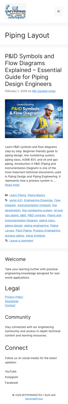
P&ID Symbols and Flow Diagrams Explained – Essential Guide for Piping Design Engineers (33, 70)
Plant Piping (23, 230)
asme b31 (15, 200)
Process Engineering (46, 230)
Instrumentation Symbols (34, 205)
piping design (14, 225)
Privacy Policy (14, 297)
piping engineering (36, 225)
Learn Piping (17, 195)
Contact (10, 305)
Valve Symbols (35, 235)
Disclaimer (12, 301)
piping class (47, 220)
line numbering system (37, 210)
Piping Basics (36, 195)
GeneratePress (34, 398)
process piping (14, 235)
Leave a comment (21, 240)
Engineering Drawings (38, 200)
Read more (12, 185)
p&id (23, 215)
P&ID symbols (37, 215)
